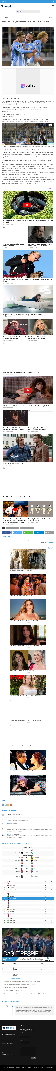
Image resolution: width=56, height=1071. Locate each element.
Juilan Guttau (15, 527)
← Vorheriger (5, 17)
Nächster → (50, 17)
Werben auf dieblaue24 (38, 1067)
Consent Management (49, 1067)
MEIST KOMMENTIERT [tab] (15, 978)
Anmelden (4, 1)
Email (21, 1040)
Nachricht (22, 1045)
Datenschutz (30, 1067)
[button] (7, 532)
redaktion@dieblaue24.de (7, 1054)
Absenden (33, 1057)
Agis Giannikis (30, 527)
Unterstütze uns (6, 1069)
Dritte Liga (22, 527)
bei (29, 830)
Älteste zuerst (51, 542)
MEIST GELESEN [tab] (6, 978)
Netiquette (18, 1067)
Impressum (24, 1067)
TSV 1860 (8, 527)
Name (21, 1035)
